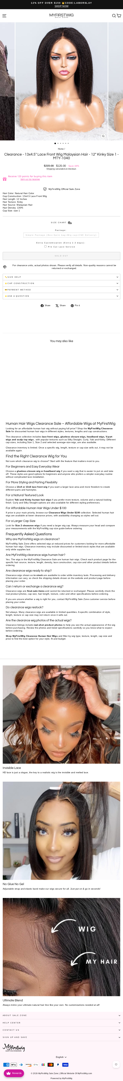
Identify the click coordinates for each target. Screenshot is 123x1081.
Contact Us (11, 1030)
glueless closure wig (28, 471)
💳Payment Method (18, 290)
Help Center (12, 1023)
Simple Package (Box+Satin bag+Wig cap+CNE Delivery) (61, 235)
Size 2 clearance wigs (27, 525)
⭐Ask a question (17, 296)
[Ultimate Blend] (61, 947)
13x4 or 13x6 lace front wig (32, 487)
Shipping (50, 169)
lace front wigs (50, 437)
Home (61, 149)
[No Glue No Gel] (61, 831)
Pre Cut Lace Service (61, 247)
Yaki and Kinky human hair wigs (33, 500)
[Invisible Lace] (61, 714)
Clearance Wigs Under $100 (64, 512)
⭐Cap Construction (19, 283)
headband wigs (95, 437)
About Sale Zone (15, 1015)
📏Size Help (13, 277)
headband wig (52, 471)
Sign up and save (15, 1037)
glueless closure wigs (72, 437)
